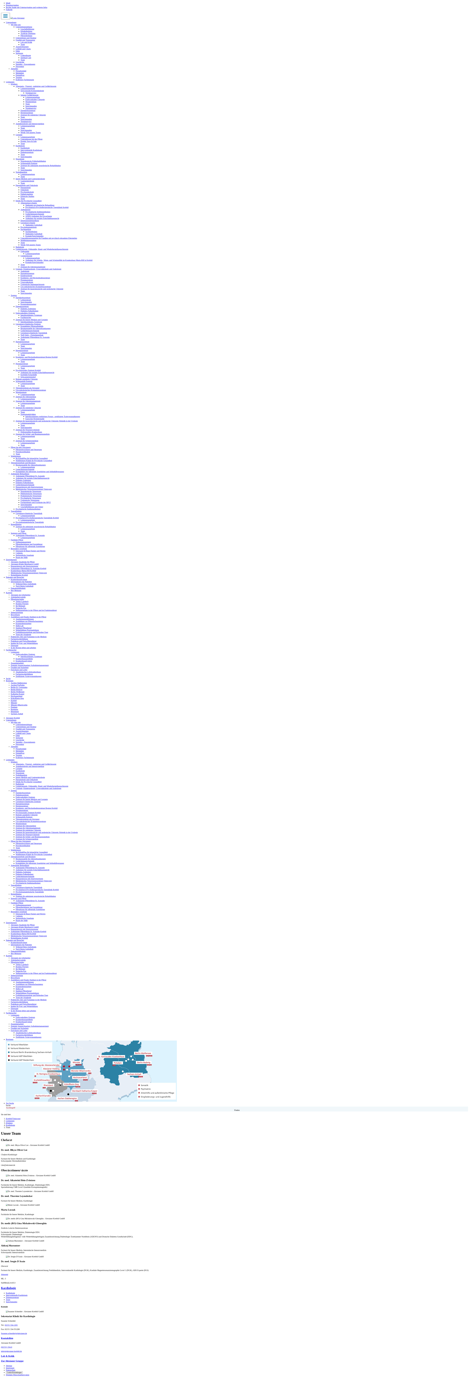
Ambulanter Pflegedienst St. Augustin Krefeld (28, 568)
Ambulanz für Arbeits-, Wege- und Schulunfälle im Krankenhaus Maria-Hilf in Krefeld (58, 260)
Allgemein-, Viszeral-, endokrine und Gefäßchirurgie (36, 86)
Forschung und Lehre (19, 670)
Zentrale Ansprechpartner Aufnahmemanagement (30, 665)
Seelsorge (19, 53)
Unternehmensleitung (24, 27)
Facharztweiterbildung (19, 639)
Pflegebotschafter (17, 599)
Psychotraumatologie (29, 227)
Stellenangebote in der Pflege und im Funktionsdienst (36, 610)
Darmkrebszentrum (28, 110)
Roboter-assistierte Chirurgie (27, 379)
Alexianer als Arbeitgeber (20, 595)
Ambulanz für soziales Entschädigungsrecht (42, 218)
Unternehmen (11, 22)
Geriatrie (19, 135)
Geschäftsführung (27, 29)
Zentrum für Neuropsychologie (28, 430)
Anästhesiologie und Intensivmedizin (30, 124)
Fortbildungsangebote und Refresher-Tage (32, 632)
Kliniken (14, 84)
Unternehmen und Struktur (26, 38)
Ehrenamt (14, 645)
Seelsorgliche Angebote (25, 555)
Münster (14, 703)
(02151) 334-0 (6, 1347)
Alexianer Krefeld (13, 718)
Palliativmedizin (27, 194)
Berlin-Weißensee (17, 692)
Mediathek (20, 73)
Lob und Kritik (26, 42)
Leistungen (10, 82)
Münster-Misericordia (19, 705)
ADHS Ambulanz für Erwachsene (38, 216)
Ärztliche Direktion (28, 33)
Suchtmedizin (26, 229)
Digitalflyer (20, 75)
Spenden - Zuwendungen (25, 64)
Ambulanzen (25, 210)
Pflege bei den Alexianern (21, 447)
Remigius (14, 709)
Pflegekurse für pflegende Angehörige (30, 546)
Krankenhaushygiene (19, 579)
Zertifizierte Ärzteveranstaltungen (28, 676)
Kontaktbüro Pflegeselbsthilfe (32, 326)
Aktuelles (14, 69)
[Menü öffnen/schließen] (5, 16)
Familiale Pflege (17, 540)
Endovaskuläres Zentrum (25, 313)
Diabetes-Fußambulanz (29, 311)
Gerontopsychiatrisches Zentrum (28, 324)
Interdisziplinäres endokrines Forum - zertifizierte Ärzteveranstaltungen (52, 417)
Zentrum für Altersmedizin (26, 397)
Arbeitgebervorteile (18, 597)
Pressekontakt (21, 71)
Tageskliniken (16, 511)
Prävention (20, 66)
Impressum (10, 1368)
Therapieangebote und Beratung (23, 463)
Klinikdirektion (26, 31)
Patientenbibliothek (18, 588)
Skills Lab (19, 626)
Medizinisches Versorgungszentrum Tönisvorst (34, 489)
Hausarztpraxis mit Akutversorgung (29, 487)
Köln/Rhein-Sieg (17, 698)
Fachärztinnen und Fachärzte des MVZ (36, 502)
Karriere (9, 593)
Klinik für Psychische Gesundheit (29, 201)
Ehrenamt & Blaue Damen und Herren (30, 551)
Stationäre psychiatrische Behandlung (39, 205)
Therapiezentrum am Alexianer (27, 388)
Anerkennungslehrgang (25, 619)
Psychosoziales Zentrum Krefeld (28, 370)
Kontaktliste (7, 1338)
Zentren (14, 295)
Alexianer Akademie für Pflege (23, 562)
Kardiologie (20, 146)
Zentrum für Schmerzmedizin (27, 441)
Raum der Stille (22, 557)
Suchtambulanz (31, 232)
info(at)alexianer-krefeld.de (11, 1351)
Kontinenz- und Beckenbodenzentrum (35, 278)
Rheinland (15, 712)
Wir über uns (16, 25)
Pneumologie (26, 188)
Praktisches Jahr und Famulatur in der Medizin (29, 637)
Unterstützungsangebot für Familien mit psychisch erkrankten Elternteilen (49, 238)
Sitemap (9, 1366)
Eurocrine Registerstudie (34, 419)
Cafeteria (19, 553)
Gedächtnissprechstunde (34, 214)
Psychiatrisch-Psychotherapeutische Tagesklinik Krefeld (47, 207)
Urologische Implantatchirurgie (32, 284)
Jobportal (4, 1274)
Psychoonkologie (27, 192)
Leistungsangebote (28, 88)
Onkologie (25, 190)
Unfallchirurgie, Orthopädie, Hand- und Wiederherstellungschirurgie (42, 249)
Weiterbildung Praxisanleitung (27, 630)
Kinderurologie (26, 276)
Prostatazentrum (27, 280)
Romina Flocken (22, 604)
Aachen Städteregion (19, 683)
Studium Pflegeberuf (24, 628)
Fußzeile (9, 10)
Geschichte (20, 62)
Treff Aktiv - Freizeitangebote (32, 335)
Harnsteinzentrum (27, 273)
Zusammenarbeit (17, 663)
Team (23, 44)
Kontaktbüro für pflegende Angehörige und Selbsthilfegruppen (40, 472)
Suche (8, 679)
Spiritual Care (26, 58)
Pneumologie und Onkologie (27, 185)
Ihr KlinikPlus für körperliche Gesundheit (32, 458)
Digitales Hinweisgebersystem (17, 1375)
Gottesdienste (26, 55)
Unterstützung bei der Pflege (32, 139)
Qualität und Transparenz (25, 40)
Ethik (18, 51)
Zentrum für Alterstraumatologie (33, 267)
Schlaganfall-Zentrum (29, 163)
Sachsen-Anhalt (17, 714)
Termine (19, 77)
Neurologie (20, 159)
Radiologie (20, 247)
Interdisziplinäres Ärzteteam (31, 315)
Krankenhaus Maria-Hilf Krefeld (23, 571)
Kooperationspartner (28, 304)
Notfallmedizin (21, 172)
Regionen (9, 681)
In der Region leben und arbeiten (23, 648)
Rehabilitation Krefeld (19, 575)
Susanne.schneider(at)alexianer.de (14, 1333)
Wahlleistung (16, 456)
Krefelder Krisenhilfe (29, 375)
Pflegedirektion (26, 36)
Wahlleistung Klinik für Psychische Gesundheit (34, 461)
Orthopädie (25, 251)
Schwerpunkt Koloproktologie (32, 91)
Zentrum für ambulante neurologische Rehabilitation (41, 166)
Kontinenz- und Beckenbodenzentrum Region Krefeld (37, 357)
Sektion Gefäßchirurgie (29, 95)
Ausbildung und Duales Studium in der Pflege (28, 617)
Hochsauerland (16, 696)
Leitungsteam (26, 300)
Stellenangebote (17, 612)
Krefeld (14, 701)
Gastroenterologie (27, 181)
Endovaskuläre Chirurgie (35, 99)
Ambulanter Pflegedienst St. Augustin (35, 337)
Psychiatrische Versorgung (31, 498)
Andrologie (25, 271)
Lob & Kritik (7, 1356)
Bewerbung (15, 615)
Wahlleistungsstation (28, 240)
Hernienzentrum (27, 113)
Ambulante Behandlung (20, 474)
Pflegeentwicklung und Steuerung (29, 450)
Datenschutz (10, 1370)
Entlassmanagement (23, 542)
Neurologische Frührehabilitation (33, 161)
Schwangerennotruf (28, 377)
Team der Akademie (23, 634)
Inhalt (8, 3)
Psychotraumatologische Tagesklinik (30, 522)
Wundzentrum (30, 102)
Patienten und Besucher (15, 577)
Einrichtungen (11, 560)
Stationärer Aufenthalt (33, 225)
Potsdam (14, 707)
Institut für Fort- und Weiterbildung (24, 643)
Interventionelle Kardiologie (31, 150)
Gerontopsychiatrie (28, 223)
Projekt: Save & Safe (29, 141)
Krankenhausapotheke (24, 659)
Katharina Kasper (17, 694)
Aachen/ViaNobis (18, 685)
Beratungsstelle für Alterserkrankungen (36, 328)
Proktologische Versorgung (31, 496)
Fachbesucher (26, 317)
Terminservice (30, 93)
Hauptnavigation (12, 5)
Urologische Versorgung (30, 500)
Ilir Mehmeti (20, 606)
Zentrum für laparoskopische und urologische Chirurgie (42, 289)
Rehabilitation (16, 524)
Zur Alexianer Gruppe (12, 1361)
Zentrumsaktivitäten (28, 414)
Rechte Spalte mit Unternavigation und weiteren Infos (26, 7)
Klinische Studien (27, 196)
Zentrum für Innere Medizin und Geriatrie (32, 320)
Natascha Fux (21, 608)
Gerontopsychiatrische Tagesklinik (34, 333)
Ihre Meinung (16, 590)
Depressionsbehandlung (30, 221)
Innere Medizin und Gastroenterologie (30, 179)
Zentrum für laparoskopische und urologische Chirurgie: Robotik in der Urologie (47, 421)
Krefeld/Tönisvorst (13, 1119)
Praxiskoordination (23, 452)
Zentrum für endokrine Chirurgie (33, 115)
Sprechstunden (31, 106)
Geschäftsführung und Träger (32, 507)
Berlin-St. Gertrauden (19, 687)
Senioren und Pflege (18, 533)
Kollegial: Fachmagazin (25, 80)
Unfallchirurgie (26, 256)
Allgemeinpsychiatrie (29, 203)
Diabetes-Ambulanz (28, 309)
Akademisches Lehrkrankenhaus (28, 672)
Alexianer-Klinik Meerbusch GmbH (25, 564)
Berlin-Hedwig (16, 690)
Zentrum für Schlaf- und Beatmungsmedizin (33, 434)
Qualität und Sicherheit (19, 667)
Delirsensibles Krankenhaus (31, 432)
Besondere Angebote (19, 549)
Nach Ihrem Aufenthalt (24, 586)
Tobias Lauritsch (22, 601)
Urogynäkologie (27, 282)
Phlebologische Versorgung (31, 494)
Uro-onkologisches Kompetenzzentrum (36, 287)
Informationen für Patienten (21, 582)
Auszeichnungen (22, 47)
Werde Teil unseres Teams (31, 132)
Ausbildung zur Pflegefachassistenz (29, 621)
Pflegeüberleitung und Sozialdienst (29, 544)
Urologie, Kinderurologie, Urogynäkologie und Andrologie (38, 269)
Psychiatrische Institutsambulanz (37, 212)
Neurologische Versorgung (31, 491)
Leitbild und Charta (23, 49)
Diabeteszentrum (27, 152)
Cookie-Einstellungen (14, 1372)
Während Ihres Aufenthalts (26, 584)
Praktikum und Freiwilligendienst (23, 641)
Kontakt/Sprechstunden (34, 236)
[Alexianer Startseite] (18, 18)
